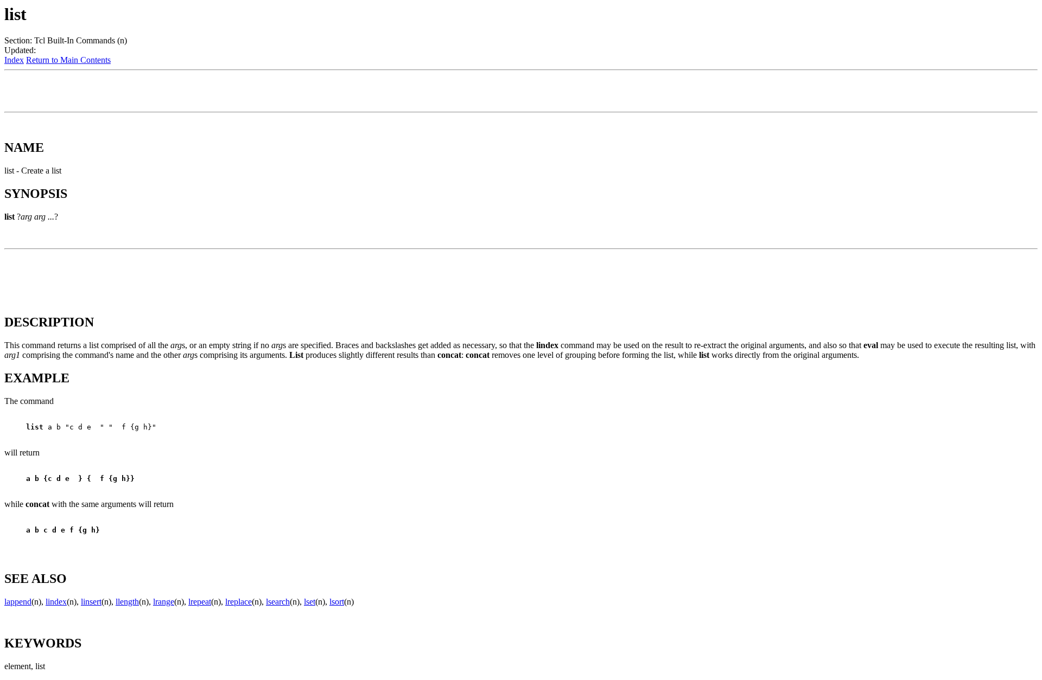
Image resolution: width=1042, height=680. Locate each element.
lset (309, 601)
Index (14, 60)
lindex (56, 601)
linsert (91, 601)
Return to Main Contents (68, 60)
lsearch (278, 601)
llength (127, 601)
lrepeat (199, 601)
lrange (163, 601)
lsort (336, 601)
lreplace (238, 601)
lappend (17, 601)
